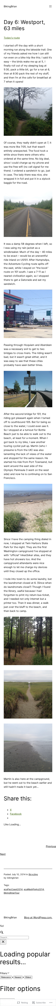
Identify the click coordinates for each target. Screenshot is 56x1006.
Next (3, 854)
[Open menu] (50, 6)
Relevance (6, 977)
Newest (18, 977)
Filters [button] (8, 973)
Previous (51, 846)
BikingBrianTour (11, 892)
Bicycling (33, 874)
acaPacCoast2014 (13, 889)
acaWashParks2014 (34, 889)
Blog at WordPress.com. (38, 917)
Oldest (28, 977)
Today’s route (12, 37)
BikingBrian (10, 6)
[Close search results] (3, 941)
